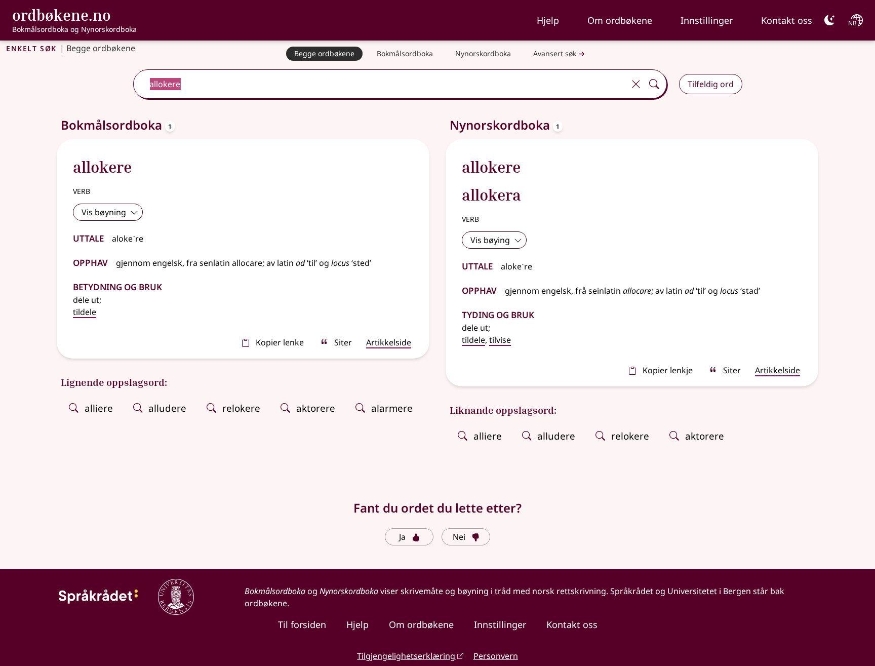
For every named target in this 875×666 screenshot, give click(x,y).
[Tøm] (636, 84)
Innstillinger (707, 20)
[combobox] (379, 84)
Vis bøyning (104, 212)
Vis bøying (490, 240)
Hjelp (548, 20)
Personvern (495, 655)
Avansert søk (554, 53)
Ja (402, 536)
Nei (459, 536)
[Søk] (654, 84)
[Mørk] (829, 20)
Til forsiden (302, 624)
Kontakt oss (786, 20)
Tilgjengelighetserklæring (406, 655)
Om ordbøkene (619, 20)
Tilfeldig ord (711, 84)
